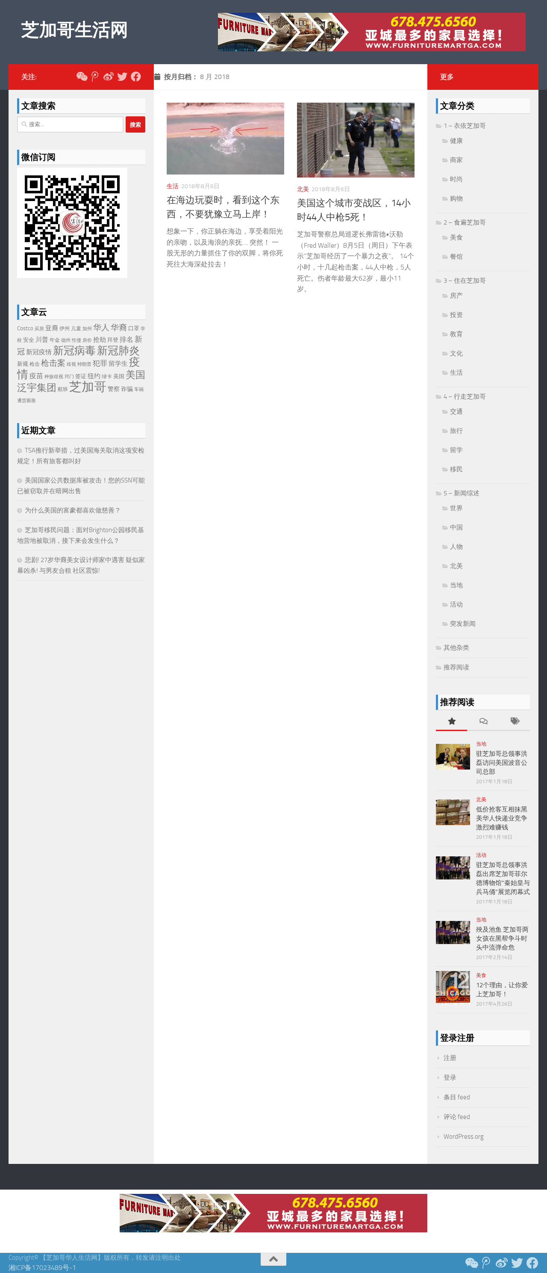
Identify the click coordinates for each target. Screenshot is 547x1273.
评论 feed (457, 1117)
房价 (87, 340)
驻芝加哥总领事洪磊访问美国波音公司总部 (501, 763)
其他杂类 (456, 647)
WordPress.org (464, 1136)
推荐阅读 (456, 667)
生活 (173, 186)
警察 (114, 388)
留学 (456, 450)
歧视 (71, 364)
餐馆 (456, 257)
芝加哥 (87, 386)
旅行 (456, 431)
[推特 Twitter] (122, 76)
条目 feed (457, 1097)
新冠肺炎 (118, 350)
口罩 (133, 328)
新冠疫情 (39, 352)
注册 (450, 1058)
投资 (456, 315)
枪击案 (53, 363)
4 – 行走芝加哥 (465, 396)
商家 (456, 160)
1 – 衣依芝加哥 (465, 126)
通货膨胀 (26, 400)
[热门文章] (451, 722)
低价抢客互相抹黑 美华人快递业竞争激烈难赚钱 (501, 818)
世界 (456, 508)
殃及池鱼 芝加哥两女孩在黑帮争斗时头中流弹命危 (502, 938)
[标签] (514, 722)
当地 (456, 585)
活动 (456, 604)
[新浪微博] (108, 76)
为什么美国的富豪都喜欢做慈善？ (73, 510)
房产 (456, 295)
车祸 (139, 389)
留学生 (118, 363)
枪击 (34, 364)
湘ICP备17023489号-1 (42, 1268)
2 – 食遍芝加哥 (465, 222)
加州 (87, 329)
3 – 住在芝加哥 (465, 280)
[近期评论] (482, 722)
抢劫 (99, 339)
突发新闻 (463, 624)
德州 (66, 340)
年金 (55, 340)
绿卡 (107, 376)
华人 (101, 327)
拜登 (112, 340)
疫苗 (36, 376)
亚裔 (51, 328)
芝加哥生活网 (74, 30)
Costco (25, 328)
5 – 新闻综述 (461, 493)
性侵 (76, 340)
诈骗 (127, 389)
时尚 (456, 179)
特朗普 (84, 364)
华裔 (119, 327)
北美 (303, 189)
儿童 (76, 329)
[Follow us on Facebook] (136, 76)
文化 (456, 353)
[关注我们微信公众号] (81, 76)
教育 (456, 334)
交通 (456, 411)
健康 (456, 141)
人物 (456, 547)
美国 (118, 376)
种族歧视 (53, 376)
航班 (63, 389)
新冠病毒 (74, 350)
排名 (126, 339)
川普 (41, 339)
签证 (80, 376)
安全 (28, 340)
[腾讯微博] (95, 76)
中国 (456, 527)
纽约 (94, 376)
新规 (22, 364)
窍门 (69, 376)
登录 (450, 1077)
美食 (456, 237)
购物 (456, 198)
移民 (456, 469)
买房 (39, 329)
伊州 (64, 329)
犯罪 (100, 363)
